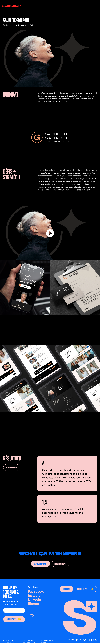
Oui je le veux (11, 619)
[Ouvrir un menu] (95, 5)
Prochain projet (60, 563)
